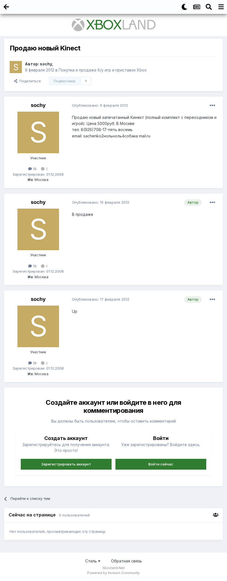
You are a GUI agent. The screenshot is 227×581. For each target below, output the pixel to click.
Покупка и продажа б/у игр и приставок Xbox (103, 70)
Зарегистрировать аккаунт (66, 464)
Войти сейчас (160, 464)
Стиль (91, 561)
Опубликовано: (100, 105)
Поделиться (29, 81)
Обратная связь (126, 561)
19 (34, 169)
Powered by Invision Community (113, 573)
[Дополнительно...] (212, 105)
